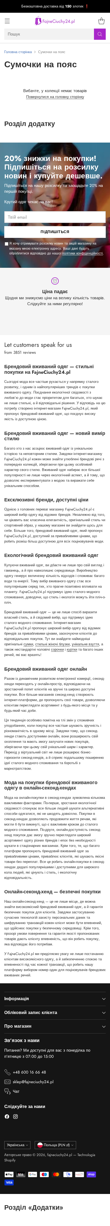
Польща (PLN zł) (57, 1145)
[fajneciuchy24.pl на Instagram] (15, 1117)
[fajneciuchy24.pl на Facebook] (7, 1117)
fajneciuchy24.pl (59, 1154)
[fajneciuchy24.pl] (55, 20)
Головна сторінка (18, 51)
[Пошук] (100, 34)
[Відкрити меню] (7, 20)
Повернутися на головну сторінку (55, 96)
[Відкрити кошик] (101, 20)
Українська (15, 1145)
